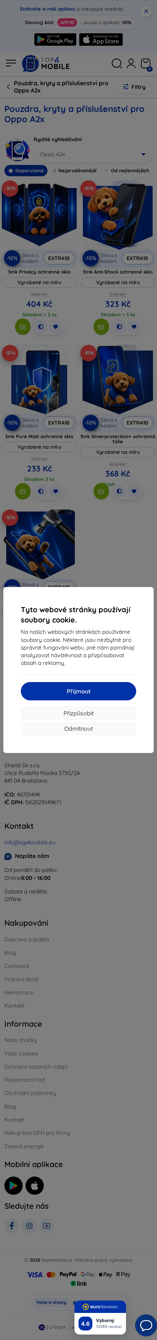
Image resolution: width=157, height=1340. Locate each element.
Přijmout (79, 691)
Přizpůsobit (78, 713)
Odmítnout (78, 728)
